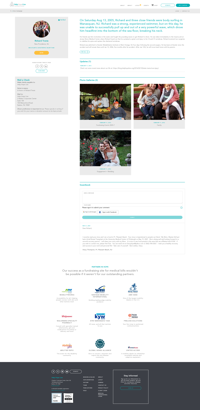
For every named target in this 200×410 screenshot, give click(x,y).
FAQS (84, 390)
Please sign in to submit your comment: (96, 207)
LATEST (100, 379)
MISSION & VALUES (89, 377)
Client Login (102, 390)
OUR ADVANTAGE (88, 379)
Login (177, 11)
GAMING (100, 382)
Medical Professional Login (103, 395)
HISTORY (86, 382)
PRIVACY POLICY (103, 388)
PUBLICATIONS (87, 388)
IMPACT (100, 377)
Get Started (183, 5)
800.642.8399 (56, 385)
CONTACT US (102, 385)
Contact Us (186, 11)
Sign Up (130, 388)
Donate (167, 5)
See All (83, 52)
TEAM (85, 385)
